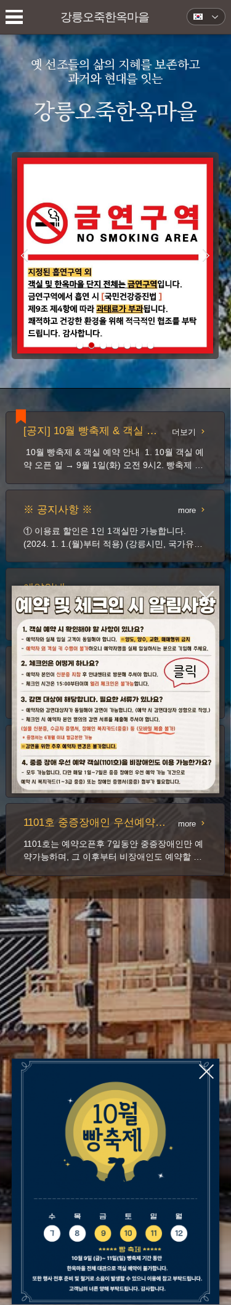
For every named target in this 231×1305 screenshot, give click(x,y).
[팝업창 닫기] (206, 598)
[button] (79, 345)
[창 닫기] (116, 690)
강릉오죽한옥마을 (105, 16)
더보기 (184, 432)
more (187, 510)
